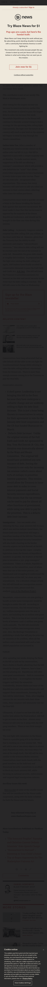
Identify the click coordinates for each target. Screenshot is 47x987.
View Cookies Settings (23, 983)
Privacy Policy (27, 978)
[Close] (43, 949)
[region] (23, 966)
